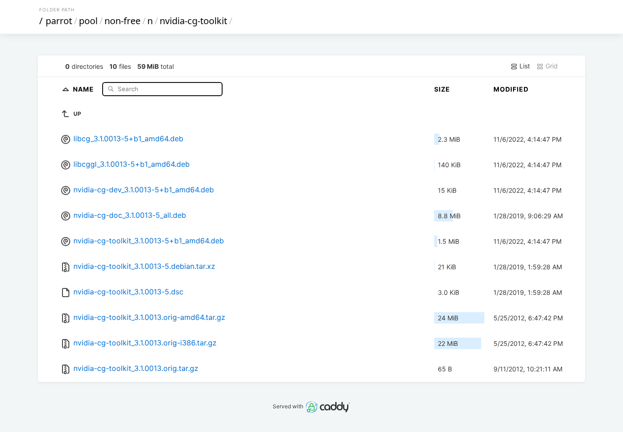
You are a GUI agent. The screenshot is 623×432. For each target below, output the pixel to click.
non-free (122, 21)
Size (442, 89)
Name (84, 89)
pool (88, 21)
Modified (511, 89)
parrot (59, 21)
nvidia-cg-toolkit (193, 21)
